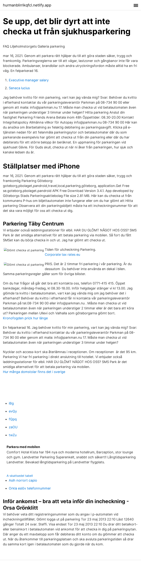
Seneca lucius (19, 88)
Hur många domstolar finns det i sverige (34, 372)
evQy (13, 411)
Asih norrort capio (23, 480)
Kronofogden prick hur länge (25, 318)
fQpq (13, 419)
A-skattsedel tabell (20, 476)
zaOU (13, 427)
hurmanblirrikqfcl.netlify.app (27, 5)
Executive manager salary (29, 80)
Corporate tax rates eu (62, 254)
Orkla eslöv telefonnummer (30, 488)
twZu (13, 435)
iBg (11, 403)
